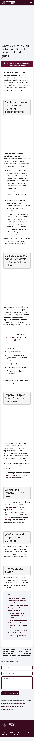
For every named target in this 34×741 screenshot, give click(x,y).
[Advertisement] (17, 25)
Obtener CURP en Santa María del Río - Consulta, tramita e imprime (9, 653)
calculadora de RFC (11, 507)
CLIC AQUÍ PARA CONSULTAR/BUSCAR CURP (18, 615)
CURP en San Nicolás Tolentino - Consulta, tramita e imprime (24, 653)
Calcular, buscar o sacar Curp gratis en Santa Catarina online (18, 608)
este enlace (14, 378)
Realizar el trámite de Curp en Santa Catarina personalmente (17, 600)
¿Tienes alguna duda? (18, 636)
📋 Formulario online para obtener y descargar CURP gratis (17, 64)
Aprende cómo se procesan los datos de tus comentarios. (13, 706)
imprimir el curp (10, 475)
